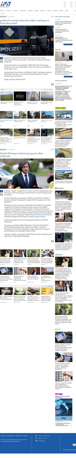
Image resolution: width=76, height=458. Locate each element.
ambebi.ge (2, 264)
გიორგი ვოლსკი (33, 207)
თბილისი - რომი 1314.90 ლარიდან (46, 121)
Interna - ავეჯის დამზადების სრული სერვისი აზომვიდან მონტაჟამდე (6, 298)
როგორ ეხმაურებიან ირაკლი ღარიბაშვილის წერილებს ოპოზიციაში (33, 277)
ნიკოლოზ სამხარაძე (27, 211)
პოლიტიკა (8, 10)
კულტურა (61, 10)
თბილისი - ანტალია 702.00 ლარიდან (6, 121)
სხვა (2, 13)
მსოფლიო (30, 10)
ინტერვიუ (58, 49)
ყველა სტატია (67, 76)
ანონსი (66, 10)
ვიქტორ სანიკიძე (40, 216)
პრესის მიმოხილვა (61, 80)
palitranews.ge (30, 282)
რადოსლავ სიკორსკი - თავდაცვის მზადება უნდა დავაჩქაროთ (62, 31)
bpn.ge (1, 282)
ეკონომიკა (42, 10)
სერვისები (18, 435)
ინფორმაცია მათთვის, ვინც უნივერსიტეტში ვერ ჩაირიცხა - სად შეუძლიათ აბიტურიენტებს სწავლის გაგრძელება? (47, 261)
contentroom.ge (3, 302)
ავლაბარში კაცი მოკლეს (20, 137)
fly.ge (1, 125)
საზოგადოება (23, 10)
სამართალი (15, 10)
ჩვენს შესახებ (10, 435)
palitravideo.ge (3, 143)
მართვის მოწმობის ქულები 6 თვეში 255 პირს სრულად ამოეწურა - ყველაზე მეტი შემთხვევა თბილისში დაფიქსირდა (62, 366)
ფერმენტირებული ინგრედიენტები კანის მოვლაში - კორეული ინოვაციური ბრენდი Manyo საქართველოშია (46, 299)
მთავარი (2, 10)
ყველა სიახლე (67, 44)
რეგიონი (36, 10)
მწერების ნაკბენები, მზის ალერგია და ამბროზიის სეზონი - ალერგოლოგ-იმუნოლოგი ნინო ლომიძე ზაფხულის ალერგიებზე (20, 299)
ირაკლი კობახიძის (33, 191)
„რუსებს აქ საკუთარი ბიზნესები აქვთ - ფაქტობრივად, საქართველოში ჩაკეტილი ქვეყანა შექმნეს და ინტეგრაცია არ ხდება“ (20, 279)
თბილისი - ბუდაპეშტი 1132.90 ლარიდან (32, 121)
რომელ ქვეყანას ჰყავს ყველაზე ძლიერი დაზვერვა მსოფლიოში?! (63, 182)
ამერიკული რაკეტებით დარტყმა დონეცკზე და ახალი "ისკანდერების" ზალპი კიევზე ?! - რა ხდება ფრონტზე (63, 124)
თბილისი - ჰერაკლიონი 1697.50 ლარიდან (19, 121)
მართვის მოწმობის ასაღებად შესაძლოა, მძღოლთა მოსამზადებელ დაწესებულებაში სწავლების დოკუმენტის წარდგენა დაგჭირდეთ (6, 279)
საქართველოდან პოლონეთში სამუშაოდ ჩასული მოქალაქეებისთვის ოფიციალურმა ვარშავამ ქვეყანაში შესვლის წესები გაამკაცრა (47, 280)
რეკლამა (25, 435)
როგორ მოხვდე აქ (48, 89)
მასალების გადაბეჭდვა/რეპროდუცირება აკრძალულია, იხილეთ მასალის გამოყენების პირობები (14, 440)
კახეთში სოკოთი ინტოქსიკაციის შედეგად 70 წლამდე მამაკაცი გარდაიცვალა (63, 23)
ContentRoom (50, 286)
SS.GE (2, 89)
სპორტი (49, 10)
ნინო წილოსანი (38, 214)
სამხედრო (54, 10)
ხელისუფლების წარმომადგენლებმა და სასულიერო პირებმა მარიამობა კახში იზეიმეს (63, 39)
